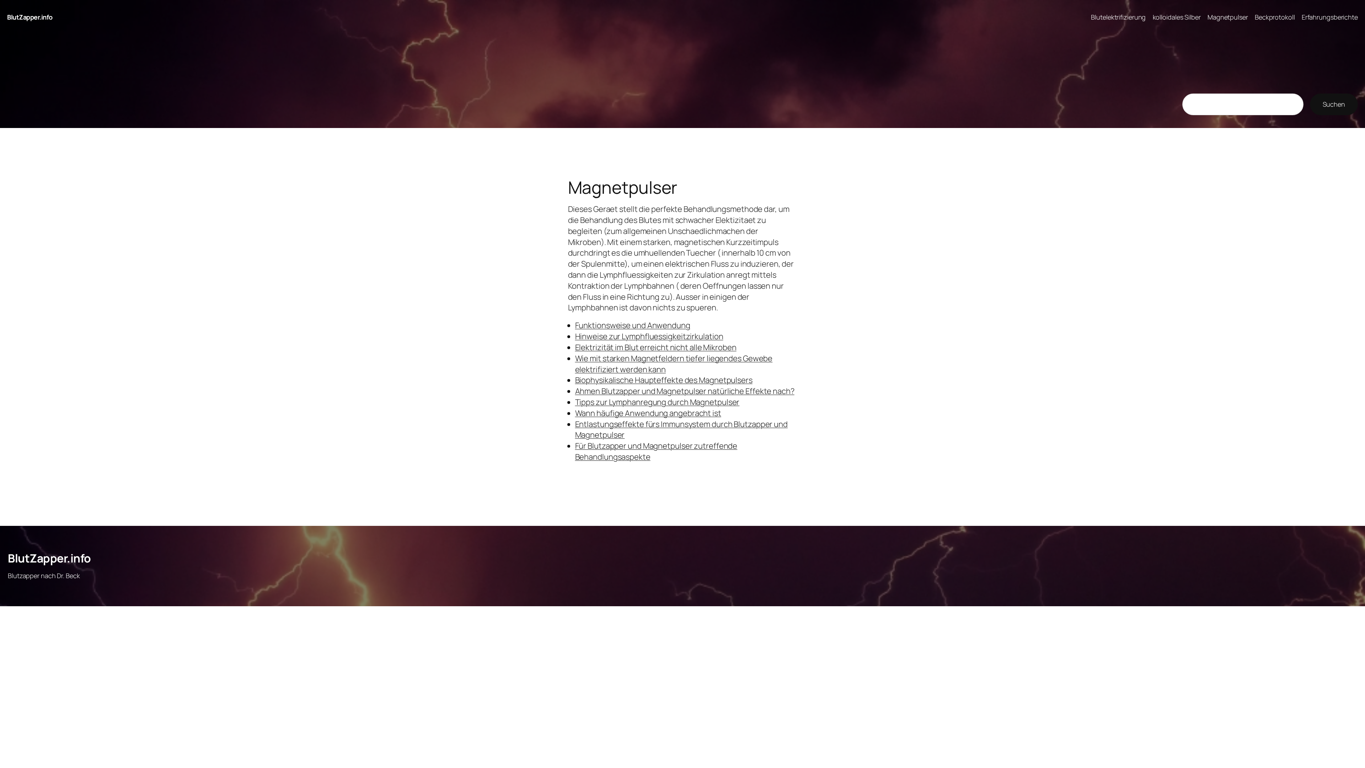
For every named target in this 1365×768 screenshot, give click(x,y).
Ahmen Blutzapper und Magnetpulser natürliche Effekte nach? (684, 391)
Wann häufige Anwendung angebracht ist (648, 413)
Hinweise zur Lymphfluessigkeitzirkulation (649, 336)
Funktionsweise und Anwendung (632, 325)
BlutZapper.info (30, 17)
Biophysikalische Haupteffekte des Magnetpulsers (664, 380)
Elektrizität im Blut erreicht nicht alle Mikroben (656, 347)
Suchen (1334, 104)
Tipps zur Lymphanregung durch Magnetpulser (657, 402)
